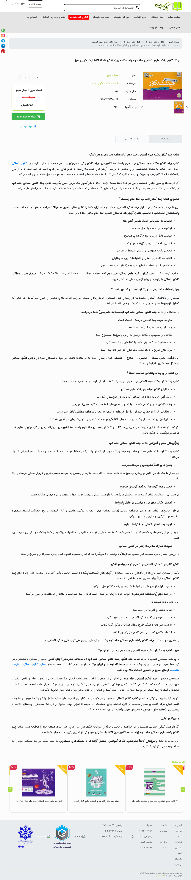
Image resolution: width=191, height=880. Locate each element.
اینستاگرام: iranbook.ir (112, 836)
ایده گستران (160, 875)
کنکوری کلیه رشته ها (154, 42)
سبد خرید (15, 3)
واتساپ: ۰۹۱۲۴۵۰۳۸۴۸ (112, 825)
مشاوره (164, 825)
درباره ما (163, 842)
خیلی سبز (112, 75)
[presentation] (10, 789)
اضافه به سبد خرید (27, 116)
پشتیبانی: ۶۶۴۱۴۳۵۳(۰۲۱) (140, 836)
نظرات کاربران (132, 138)
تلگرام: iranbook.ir (114, 831)
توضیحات (165, 138)
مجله (165, 847)
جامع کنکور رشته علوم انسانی (104, 42)
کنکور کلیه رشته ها (131, 42)
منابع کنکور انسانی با (32, 664)
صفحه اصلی (173, 42)
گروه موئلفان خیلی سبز (105, 83)
